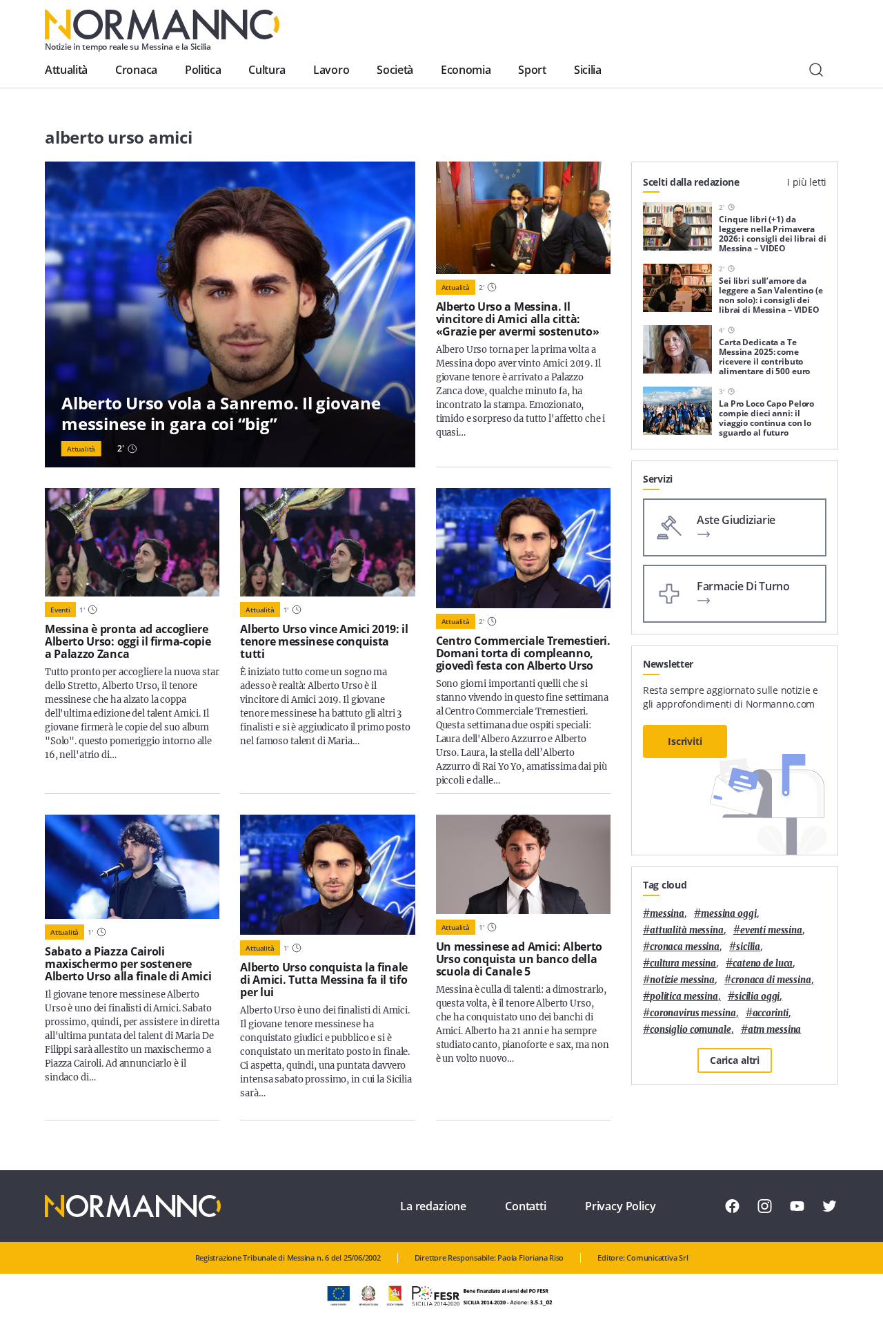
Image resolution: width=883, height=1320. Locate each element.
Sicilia (588, 69)
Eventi (60, 609)
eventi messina (771, 930)
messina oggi (728, 914)
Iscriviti (685, 741)
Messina (667, 914)
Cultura (267, 69)
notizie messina (682, 980)
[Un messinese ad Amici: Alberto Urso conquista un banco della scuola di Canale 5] (523, 865)
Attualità (66, 69)
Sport (532, 69)
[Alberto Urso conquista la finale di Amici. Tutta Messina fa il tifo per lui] (327, 875)
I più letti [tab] (806, 181)
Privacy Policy (620, 1206)
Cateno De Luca (763, 963)
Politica (203, 69)
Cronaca (136, 69)
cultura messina (683, 963)
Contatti (525, 1206)
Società (395, 69)
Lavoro (331, 69)
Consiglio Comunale (690, 1030)
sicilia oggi (757, 996)
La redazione (433, 1206)
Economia (465, 69)
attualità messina (687, 930)
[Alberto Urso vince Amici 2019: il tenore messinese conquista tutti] (327, 542)
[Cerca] (816, 69)
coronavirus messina (693, 1013)
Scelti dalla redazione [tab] (691, 181)
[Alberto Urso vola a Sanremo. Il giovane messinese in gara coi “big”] (230, 314)
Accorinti (771, 1013)
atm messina (775, 1030)
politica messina (684, 996)
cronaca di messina (771, 980)
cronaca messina (685, 947)
